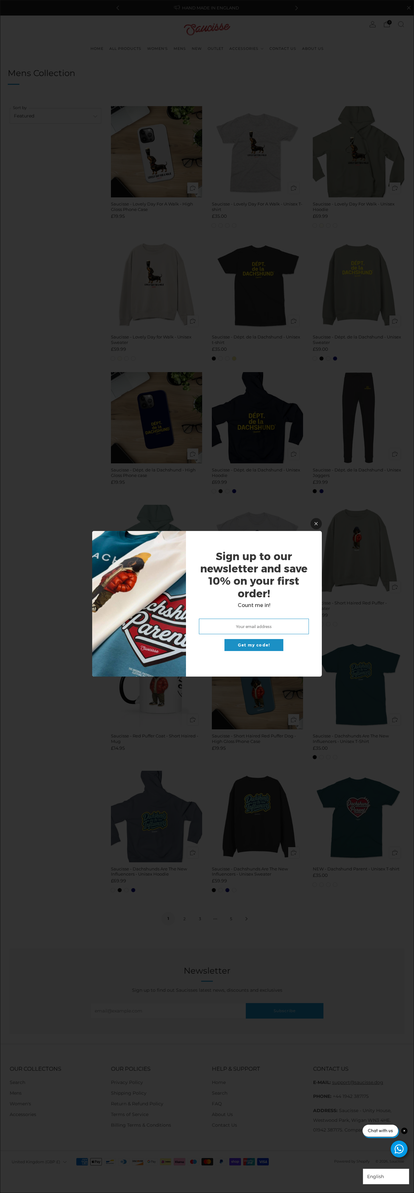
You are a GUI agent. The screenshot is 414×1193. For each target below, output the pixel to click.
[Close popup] (316, 523)
